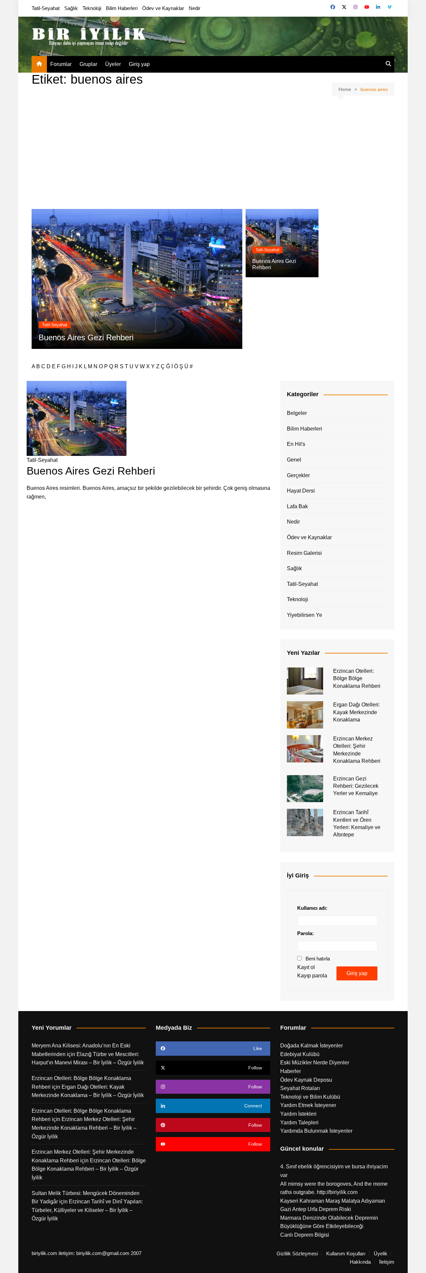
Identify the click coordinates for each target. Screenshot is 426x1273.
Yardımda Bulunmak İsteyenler (316, 1131)
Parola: (305, 933)
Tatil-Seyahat (46, 8)
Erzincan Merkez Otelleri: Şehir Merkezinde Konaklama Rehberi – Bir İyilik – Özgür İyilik (84, 1127)
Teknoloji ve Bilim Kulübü (310, 1097)
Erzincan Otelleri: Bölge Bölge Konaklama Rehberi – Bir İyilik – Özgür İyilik (89, 1169)
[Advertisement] (213, 152)
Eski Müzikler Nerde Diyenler (314, 1062)
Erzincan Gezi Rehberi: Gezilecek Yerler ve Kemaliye (355, 786)
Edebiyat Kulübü (300, 1054)
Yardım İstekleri (298, 1114)
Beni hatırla (318, 958)
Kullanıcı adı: (312, 908)
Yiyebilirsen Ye (304, 615)
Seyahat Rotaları (300, 1088)
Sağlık (71, 8)
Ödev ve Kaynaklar (163, 8)
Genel (294, 460)
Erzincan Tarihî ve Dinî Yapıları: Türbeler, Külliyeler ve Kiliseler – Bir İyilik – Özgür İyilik (87, 1210)
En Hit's (296, 444)
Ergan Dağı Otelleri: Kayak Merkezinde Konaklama (356, 712)
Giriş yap (139, 64)
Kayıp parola (312, 975)
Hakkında (360, 1262)
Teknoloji (92, 8)
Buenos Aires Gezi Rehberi (86, 337)
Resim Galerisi (304, 553)
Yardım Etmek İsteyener (308, 1105)
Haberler (290, 1071)
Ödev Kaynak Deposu (306, 1080)
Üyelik (380, 1253)
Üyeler (113, 64)
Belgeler (297, 413)
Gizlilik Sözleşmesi (297, 1253)
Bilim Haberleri (121, 8)
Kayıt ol (306, 967)
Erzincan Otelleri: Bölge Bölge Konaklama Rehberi (356, 678)
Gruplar (88, 64)
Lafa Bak (297, 506)
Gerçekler (298, 475)
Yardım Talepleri (299, 1122)
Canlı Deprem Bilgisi (304, 1235)
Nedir (194, 8)
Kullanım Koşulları (345, 1253)
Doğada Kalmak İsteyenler (311, 1045)
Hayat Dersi (301, 491)
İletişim (386, 1262)
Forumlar (61, 64)
